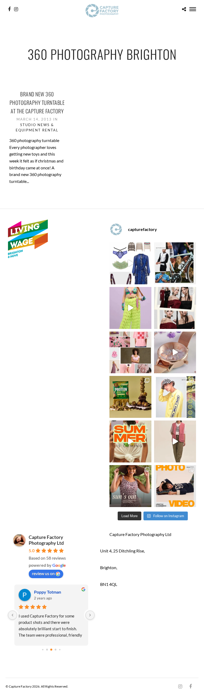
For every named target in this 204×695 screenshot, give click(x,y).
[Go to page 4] (55, 649)
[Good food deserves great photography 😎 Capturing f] (130, 397)
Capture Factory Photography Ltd (46, 540)
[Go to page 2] (47, 649)
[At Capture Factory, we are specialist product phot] (175, 308)
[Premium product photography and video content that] (130, 486)
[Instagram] (16, 9)
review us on (43, 573)
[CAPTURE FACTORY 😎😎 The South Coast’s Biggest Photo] (130, 353)
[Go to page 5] (59, 649)
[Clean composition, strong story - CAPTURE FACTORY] (175, 441)
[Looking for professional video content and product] (130, 308)
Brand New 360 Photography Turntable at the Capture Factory (37, 102)
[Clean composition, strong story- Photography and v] (175, 486)
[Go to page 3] (51, 650)
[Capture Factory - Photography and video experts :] (175, 263)
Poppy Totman (37, 591)
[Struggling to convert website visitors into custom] (130, 441)
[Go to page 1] (42, 649)
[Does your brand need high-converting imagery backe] (130, 263)
